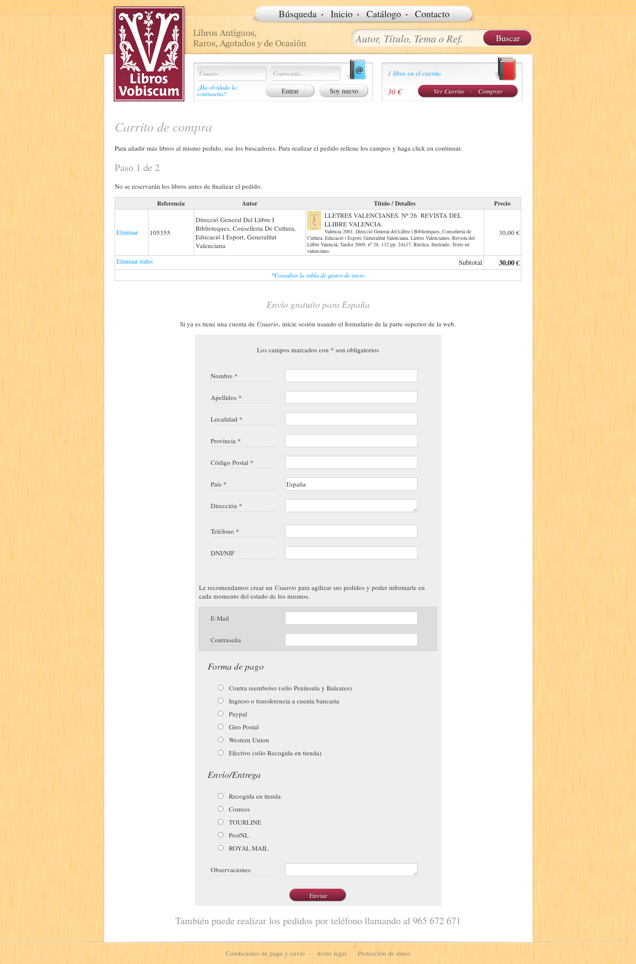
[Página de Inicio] (149, 54)
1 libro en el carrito (414, 73)
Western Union (248, 739)
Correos (238, 809)
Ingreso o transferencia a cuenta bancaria (283, 700)
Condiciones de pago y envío (265, 953)
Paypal (237, 713)
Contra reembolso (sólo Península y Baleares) (289, 688)
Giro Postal (243, 726)
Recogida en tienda (254, 796)
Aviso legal (331, 953)
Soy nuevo (344, 90)
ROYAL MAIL (247, 848)
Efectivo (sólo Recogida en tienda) (274, 752)
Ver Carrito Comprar (468, 91)
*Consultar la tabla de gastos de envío (318, 275)
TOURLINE (244, 822)
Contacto (432, 13)
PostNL (238, 835)
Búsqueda (298, 13)
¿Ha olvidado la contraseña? (217, 90)
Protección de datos (384, 953)
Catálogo (383, 13)
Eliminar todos (134, 261)
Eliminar (127, 232)
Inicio (342, 13)
